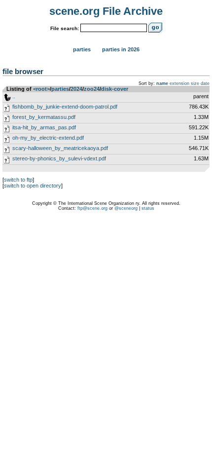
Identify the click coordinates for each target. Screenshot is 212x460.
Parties (82, 49)
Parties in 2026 (121, 49)
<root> (41, 89)
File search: (64, 28)
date (205, 83)
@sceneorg (126, 208)
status (147, 208)
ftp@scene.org (92, 208)
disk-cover (114, 89)
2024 (76, 89)
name (162, 83)
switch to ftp (18, 180)
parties (60, 89)
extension (179, 83)
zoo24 (92, 89)
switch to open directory (32, 186)
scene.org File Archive (106, 11)
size (195, 83)
